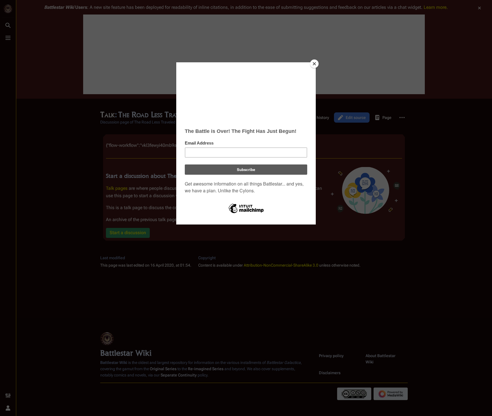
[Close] (314, 63)
